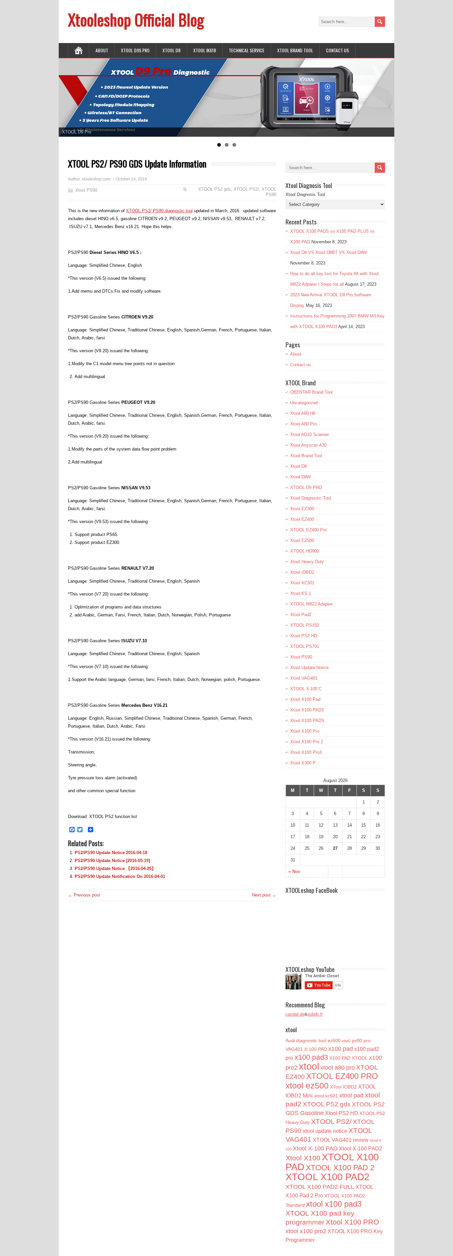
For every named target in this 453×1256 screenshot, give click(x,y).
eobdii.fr (315, 1014)
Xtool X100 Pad (305, 699)
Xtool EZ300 (302, 508)
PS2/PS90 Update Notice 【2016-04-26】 (115, 868)
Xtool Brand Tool (295, 50)
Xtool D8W (300, 476)
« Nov (294, 871)
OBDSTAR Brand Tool (311, 392)
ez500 (334, 1040)
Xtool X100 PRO (352, 1222)
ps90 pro (361, 1040)
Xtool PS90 (86, 190)
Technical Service (246, 50)
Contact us (337, 50)
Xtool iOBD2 (302, 572)
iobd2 (346, 1041)
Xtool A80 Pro (303, 423)
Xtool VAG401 (303, 678)
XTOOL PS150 (304, 625)
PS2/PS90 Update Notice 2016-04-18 (111, 852)
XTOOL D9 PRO (306, 487)
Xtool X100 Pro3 (306, 752)
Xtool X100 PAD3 (307, 709)
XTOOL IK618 (204, 50)
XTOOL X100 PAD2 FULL (320, 1187)
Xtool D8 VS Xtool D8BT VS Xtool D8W (328, 252)
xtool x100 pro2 (306, 1231)
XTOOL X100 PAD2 (327, 1177)
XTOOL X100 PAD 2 (340, 1167)
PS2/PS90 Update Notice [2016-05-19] (112, 860)
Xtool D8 (298, 466)
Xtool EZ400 (302, 519)
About (102, 50)
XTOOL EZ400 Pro (308, 529)
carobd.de (295, 1014)
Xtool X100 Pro (304, 731)
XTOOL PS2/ (246, 189)
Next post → (264, 895)
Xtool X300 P (303, 762)
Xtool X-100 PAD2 (360, 1148)
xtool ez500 (307, 1085)
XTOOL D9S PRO (135, 50)
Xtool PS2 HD (303, 635)
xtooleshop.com (96, 179)
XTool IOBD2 (343, 1086)
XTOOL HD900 (304, 551)
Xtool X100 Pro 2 (306, 741)
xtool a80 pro (337, 1067)
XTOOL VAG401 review (340, 1140)
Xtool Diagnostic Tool (310, 498)
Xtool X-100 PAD (315, 1148)
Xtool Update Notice (309, 667)
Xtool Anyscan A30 (308, 445)
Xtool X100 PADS (307, 720)
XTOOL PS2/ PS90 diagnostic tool (159, 210)
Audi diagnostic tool (306, 1040)
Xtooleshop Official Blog (136, 19)
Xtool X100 (303, 1158)
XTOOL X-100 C (306, 688)
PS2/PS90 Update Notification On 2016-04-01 (120, 876)
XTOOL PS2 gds (214, 189)
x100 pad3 (311, 1057)
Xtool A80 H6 (302, 413)
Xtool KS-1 (300, 593)
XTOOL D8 (171, 50)
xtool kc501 (326, 1095)
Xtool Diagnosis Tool (305, 194)
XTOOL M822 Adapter (311, 604)
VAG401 (294, 1049)
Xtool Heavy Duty (307, 561)
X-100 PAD (315, 1049)
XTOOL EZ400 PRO (342, 1076)
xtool (309, 1066)
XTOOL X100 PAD (332, 1161)
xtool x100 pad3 (333, 1203)
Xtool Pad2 (300, 614)
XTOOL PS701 (304, 646)
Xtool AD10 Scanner (309, 434)
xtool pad (351, 1095)
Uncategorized (304, 402)
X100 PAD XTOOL (348, 1058)
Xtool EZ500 (302, 540)
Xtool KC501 (302, 582)
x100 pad (340, 1048)
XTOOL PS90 (269, 192)
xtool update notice (325, 1131)
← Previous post (84, 895)
